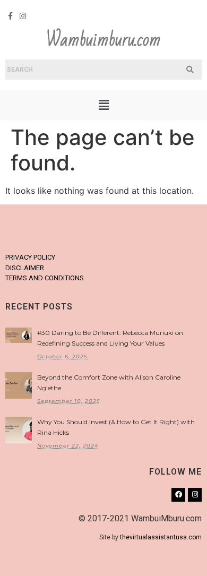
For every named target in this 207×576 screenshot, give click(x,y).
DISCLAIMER (24, 268)
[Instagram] (23, 16)
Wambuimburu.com (103, 40)
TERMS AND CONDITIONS (44, 278)
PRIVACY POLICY (30, 257)
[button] (103, 105)
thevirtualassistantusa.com (161, 537)
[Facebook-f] (10, 16)
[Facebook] (178, 495)
